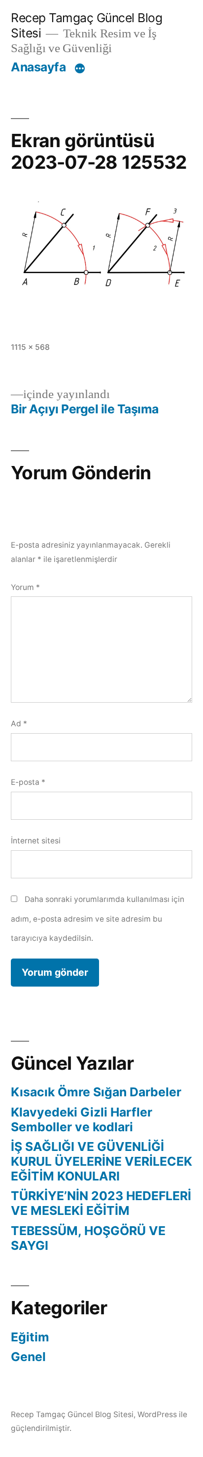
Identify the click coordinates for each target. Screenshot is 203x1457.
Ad (19, 723)
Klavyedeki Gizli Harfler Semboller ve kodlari (81, 1119)
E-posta (28, 782)
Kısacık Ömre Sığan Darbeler (96, 1092)
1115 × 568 (30, 347)
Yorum (25, 587)
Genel (28, 1356)
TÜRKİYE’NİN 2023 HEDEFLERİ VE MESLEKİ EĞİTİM (101, 1203)
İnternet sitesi (36, 840)
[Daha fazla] (80, 69)
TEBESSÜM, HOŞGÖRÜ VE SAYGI (88, 1238)
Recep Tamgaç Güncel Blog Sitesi (72, 1414)
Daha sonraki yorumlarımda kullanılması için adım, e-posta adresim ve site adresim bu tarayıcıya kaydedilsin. (97, 919)
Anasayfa (38, 67)
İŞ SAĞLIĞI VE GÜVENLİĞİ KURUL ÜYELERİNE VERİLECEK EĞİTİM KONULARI (101, 1161)
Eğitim (30, 1337)
